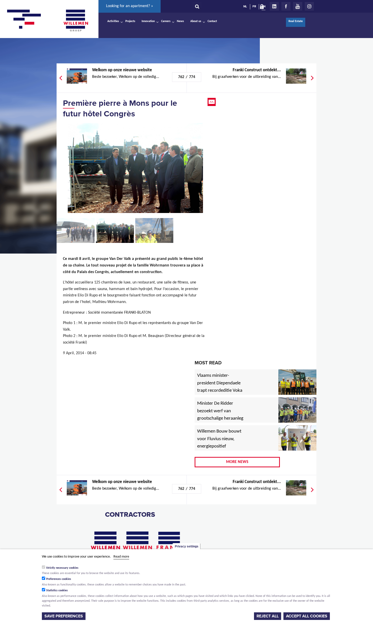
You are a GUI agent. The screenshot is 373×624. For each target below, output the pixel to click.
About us (195, 21)
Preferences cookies (58, 579)
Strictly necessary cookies (62, 567)
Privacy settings (186, 546)
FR (254, 6)
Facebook (286, 6)
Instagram (309, 6)
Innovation (148, 21)
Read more (121, 557)
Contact (212, 21)
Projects (130, 21)
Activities (113, 21)
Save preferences (63, 616)
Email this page (212, 102)
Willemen (76, 20)
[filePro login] (263, 7)
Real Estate (296, 21)
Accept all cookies (306, 616)
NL (245, 6)
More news (237, 462)
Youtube (297, 6)
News (180, 21)
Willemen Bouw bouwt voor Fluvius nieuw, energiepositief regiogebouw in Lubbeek (219, 447)
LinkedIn (274, 6)
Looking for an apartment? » (129, 6)
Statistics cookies (57, 590)
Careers (166, 21)
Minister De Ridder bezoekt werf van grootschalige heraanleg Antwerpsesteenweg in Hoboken (220, 419)
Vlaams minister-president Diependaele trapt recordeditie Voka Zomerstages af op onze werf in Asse (220, 391)
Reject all (268, 616)
